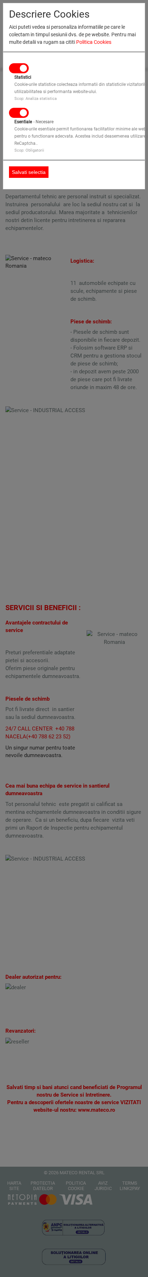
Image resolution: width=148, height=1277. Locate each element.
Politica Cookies (93, 42)
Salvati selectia (29, 172)
